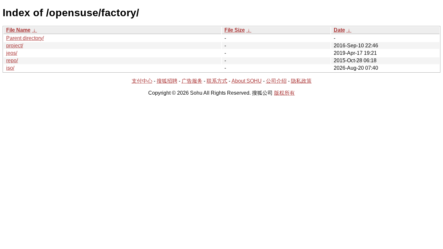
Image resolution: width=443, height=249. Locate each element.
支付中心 (142, 81)
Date (339, 30)
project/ (14, 45)
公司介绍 (276, 81)
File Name (18, 30)
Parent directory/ (25, 38)
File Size (234, 30)
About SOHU (247, 81)
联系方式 (217, 81)
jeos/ (11, 53)
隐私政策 (301, 81)
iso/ (10, 68)
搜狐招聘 (167, 81)
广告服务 (192, 81)
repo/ (12, 60)
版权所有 (284, 93)
